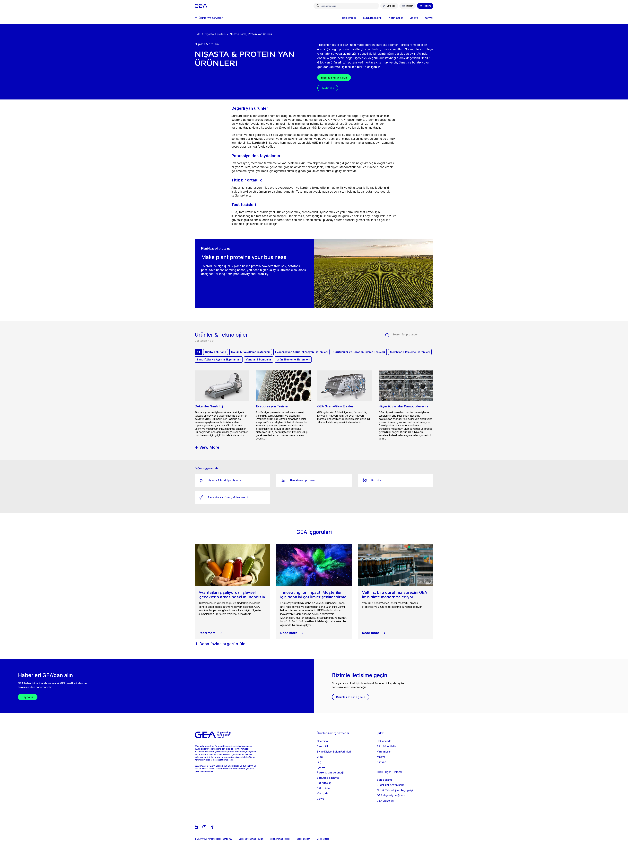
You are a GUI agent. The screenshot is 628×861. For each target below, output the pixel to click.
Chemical (322, 741)
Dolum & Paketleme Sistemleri (250, 352)
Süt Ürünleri (324, 788)
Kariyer (381, 762)
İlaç (319, 762)
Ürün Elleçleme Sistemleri (293, 359)
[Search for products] (388, 335)
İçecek (321, 767)
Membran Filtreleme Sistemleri (410, 352)
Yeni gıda (322, 793)
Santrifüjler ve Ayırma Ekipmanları (219, 359)
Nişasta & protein (215, 34)
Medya (381, 756)
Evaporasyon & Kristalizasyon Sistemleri (301, 352)
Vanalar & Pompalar (258, 359)
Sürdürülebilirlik (386, 746)
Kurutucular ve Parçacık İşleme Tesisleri (359, 352)
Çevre (320, 798)
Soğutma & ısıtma (328, 777)
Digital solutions (215, 352)
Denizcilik (323, 746)
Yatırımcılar (384, 751)
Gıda (197, 34)
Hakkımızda (384, 741)
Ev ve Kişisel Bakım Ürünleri (334, 751)
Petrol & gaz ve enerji (330, 772)
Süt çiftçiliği (324, 783)
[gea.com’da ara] (318, 6)
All (198, 352)
